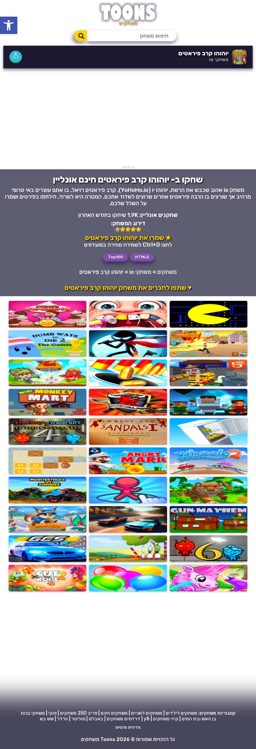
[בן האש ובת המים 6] (208, 560)
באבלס (96, 719)
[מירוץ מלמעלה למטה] (128, 531)
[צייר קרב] (128, 501)
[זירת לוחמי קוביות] (208, 384)
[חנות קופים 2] (47, 413)
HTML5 (142, 257)
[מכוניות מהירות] (47, 560)
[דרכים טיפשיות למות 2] (47, 355)
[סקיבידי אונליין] (208, 413)
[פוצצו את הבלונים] (128, 589)
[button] (8, 25)
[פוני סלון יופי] (208, 589)
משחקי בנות (33, 713)
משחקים (167, 272)
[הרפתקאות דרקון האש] (47, 384)
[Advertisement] (128, 118)
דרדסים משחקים (123, 719)
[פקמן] (208, 326)
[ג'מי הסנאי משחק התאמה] (47, 531)
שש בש (47, 719)
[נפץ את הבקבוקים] (128, 560)
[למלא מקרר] (208, 443)
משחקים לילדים (181, 713)
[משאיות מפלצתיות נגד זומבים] (47, 501)
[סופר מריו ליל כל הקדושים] (128, 472)
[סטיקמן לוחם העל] (128, 355)
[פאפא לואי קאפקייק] (47, 326)
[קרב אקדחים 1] (208, 531)
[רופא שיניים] (128, 326)
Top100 (115, 257)
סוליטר (78, 719)
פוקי (52, 713)
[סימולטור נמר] (208, 501)
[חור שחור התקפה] (128, 384)
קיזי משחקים (165, 719)
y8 (147, 719)
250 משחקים (73, 713)
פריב (92, 713)
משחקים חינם (114, 713)
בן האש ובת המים (199, 719)
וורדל (62, 719)
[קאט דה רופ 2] (47, 589)
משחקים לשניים (146, 713)
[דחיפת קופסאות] (47, 472)
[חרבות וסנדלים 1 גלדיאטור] (128, 443)
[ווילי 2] (208, 472)
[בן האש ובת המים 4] (47, 443)
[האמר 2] (208, 355)
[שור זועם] (128, 413)
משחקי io (219, 59)
